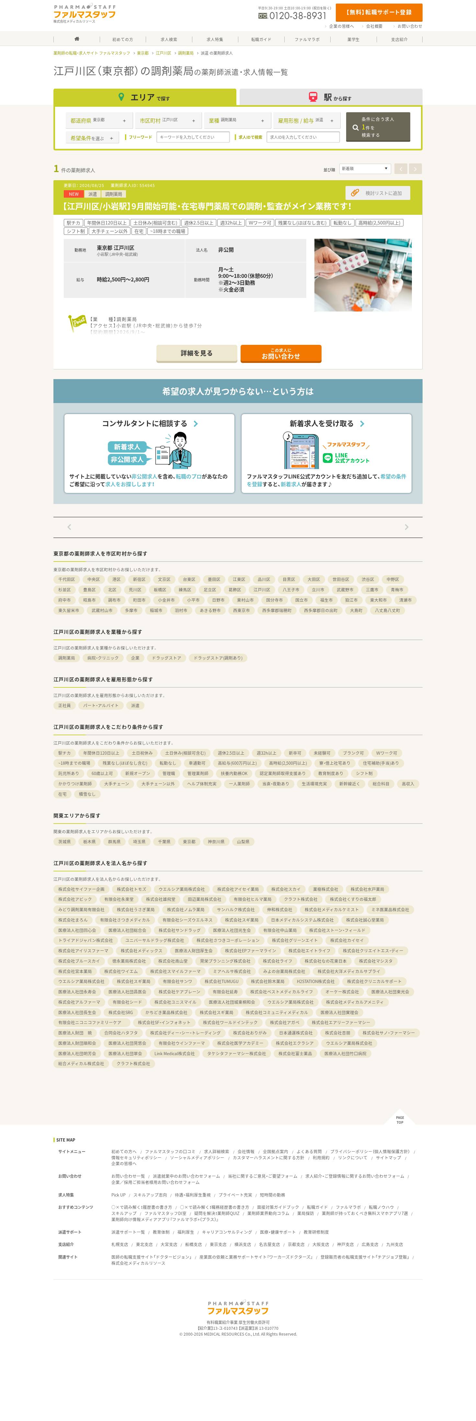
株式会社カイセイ (347, 940)
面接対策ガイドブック (278, 1207)
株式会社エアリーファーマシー (341, 1022)
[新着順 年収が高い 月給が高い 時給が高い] (365, 169)
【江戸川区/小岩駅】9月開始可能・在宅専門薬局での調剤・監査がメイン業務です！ (207, 206)
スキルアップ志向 (150, 1195)
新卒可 (295, 753)
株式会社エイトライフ (310, 950)
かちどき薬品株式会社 (166, 1012)
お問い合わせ (410, 26)
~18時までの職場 (74, 763)
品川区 (264, 579)
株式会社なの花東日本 (326, 961)
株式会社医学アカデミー (240, 1043)
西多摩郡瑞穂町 (277, 610)
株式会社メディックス (142, 950)
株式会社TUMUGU (222, 981)
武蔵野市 (345, 589)
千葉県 (164, 841)
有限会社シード (127, 1002)
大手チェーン (116, 784)
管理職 (169, 773)
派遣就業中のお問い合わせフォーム (186, 1176)
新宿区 (139, 579)
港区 (116, 579)
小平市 (193, 600)
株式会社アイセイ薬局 (238, 889)
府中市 (64, 600)
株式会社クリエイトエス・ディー (373, 950)
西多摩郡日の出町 (321, 610)
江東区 (239, 579)
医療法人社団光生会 (232, 930)
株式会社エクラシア (295, 1043)
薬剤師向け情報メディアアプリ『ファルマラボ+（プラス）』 (165, 1219)
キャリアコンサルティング (227, 1232)
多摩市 (131, 610)
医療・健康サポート (278, 1232)
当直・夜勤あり (275, 784)
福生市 (326, 600)
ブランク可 (353, 753)
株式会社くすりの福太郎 (353, 899)
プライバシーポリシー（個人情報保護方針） (370, 1151)
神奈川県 (216, 841)
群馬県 (114, 841)
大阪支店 (320, 1244)
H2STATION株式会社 (316, 981)
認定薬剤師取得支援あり (283, 773)
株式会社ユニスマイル (175, 1002)
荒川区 (135, 589)
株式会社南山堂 (173, 961)
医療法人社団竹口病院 (345, 1053)
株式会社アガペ (285, 1022)
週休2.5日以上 (231, 753)
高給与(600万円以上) (237, 763)
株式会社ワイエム (121, 971)
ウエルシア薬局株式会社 (182, 889)
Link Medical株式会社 (174, 1053)
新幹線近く (349, 784)
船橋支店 (193, 1244)
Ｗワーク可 (386, 753)
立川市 (318, 589)
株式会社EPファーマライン (250, 950)
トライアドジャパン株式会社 (85, 940)
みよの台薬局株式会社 (284, 971)
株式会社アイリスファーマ (83, 950)
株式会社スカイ (286, 889)
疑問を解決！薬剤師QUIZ (217, 1213)
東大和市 (378, 600)
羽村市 (181, 610)
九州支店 (394, 1244)
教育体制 (161, 1232)
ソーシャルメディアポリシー (197, 1157)
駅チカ (64, 753)
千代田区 (66, 579)
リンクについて (353, 1157)
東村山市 (245, 600)
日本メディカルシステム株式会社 (302, 920)
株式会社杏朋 (337, 1033)
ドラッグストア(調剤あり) (218, 658)
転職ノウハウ (381, 1207)
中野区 (393, 579)
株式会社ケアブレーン (179, 992)
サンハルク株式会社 (236, 909)
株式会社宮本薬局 (75, 971)
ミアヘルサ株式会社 (232, 971)
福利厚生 (185, 1232)
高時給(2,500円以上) (288, 763)
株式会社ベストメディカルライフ (281, 992)
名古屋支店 (269, 1244)
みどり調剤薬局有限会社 (81, 909)
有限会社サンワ (177, 981)
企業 (135, 658)
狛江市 (351, 600)
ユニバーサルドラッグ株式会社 (154, 940)
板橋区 (160, 589)
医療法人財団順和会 (77, 1043)
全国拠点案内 (275, 1151)
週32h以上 (267, 753)
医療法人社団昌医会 (127, 992)
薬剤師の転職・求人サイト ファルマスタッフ (91, 53)
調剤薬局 (186, 53)
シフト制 (364, 773)
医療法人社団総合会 (127, 930)
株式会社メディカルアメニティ (355, 1002)
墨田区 (214, 579)
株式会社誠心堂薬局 (365, 920)
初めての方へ (124, 1151)
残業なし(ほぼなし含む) (125, 763)
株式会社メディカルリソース (138, 1263)
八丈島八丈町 (387, 610)
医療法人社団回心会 (77, 930)
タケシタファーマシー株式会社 (236, 1053)
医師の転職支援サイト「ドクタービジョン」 (151, 1257)
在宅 (62, 794)
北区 (112, 589)
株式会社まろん (73, 920)
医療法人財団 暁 (75, 1033)
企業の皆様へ (341, 26)
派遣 (135, 705)
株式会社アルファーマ (79, 1002)
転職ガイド (317, 1207)
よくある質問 (309, 1151)
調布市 (114, 600)
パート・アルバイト (101, 705)
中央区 (93, 579)
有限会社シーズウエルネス (188, 920)
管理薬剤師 (198, 773)
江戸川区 (163, 53)
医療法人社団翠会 (125, 1053)
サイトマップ (388, 1157)
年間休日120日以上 (101, 753)
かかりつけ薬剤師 (75, 784)
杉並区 (64, 589)
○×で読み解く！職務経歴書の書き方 (214, 1207)
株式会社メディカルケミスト (332, 909)
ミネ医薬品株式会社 (390, 909)
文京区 (164, 579)
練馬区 (185, 589)
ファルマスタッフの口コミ (170, 1151)
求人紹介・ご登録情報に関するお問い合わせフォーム (354, 1176)
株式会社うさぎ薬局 (136, 909)
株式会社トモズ (131, 889)
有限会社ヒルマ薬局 (253, 899)
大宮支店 (169, 1244)
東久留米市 (68, 610)
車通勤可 (197, 763)
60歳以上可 (102, 773)
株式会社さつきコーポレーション (228, 940)
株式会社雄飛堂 (161, 899)
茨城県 (64, 841)
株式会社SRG (120, 1012)
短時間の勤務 (272, 1195)
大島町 (356, 610)
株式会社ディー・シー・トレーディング (185, 1033)
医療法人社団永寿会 (77, 992)
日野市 (218, 600)
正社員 (64, 705)
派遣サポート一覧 (128, 1232)
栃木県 (89, 841)
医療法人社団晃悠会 (127, 1043)
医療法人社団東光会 (390, 992)
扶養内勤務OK (234, 773)
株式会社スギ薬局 (242, 920)
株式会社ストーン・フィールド (337, 930)
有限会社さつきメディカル (125, 920)
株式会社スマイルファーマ (175, 971)
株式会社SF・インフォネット (164, 1022)
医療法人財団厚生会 (194, 950)
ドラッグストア (166, 658)
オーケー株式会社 (342, 992)
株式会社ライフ (277, 961)
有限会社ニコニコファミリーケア (92, 1022)
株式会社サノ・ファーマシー (389, 1033)
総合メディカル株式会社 (81, 1063)
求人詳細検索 (216, 1151)
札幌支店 (119, 1244)
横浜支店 (242, 1244)
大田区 (314, 579)
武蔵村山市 (102, 610)
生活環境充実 (314, 784)
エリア (150, 97)
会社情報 (246, 1151)
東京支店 (218, 1244)
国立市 (301, 600)
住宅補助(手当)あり (381, 763)
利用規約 (321, 1157)
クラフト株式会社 (301, 899)
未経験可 (322, 753)
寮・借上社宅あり (335, 763)
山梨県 (243, 841)
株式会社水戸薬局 (367, 889)
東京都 (143, 53)
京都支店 (296, 1244)
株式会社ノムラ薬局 (186, 909)
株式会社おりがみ (250, 1033)
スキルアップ (124, 1213)
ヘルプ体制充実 (202, 784)
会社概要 (374, 26)
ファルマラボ (348, 1207)
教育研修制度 (316, 1232)
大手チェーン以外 (158, 784)
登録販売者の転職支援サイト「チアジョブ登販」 (365, 1257)
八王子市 (291, 589)
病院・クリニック (103, 658)
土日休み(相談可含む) (185, 753)
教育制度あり (331, 773)
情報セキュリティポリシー (136, 1157)
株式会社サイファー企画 (81, 889)
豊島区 (89, 589)
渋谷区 (368, 579)
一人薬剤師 (239, 784)
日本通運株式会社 (296, 1033)
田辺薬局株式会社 (204, 899)
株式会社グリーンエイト (295, 940)
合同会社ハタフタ (121, 1033)
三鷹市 (372, 589)
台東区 (189, 579)
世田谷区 (341, 579)
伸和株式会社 (279, 909)
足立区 (210, 589)
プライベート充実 (235, 1195)
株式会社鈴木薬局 (268, 981)
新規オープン (137, 773)
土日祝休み (142, 753)
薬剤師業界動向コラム (268, 1213)
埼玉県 (139, 841)
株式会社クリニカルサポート (374, 981)
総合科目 (381, 784)
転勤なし (168, 763)
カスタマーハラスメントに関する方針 (268, 1157)
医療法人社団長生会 (77, 1012)
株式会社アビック (75, 899)
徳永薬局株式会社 (129, 961)
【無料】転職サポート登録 (379, 12)
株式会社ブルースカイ (79, 961)
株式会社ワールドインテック (230, 1022)
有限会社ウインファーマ (182, 1043)
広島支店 (370, 1244)
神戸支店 (345, 1244)
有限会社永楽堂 (119, 899)
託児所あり (68, 773)
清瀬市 (405, 600)
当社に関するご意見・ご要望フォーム (263, 1176)
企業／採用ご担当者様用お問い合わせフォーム (155, 1182)
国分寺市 (274, 600)
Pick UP (118, 1195)
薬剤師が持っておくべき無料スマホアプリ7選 (365, 1213)
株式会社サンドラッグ (180, 930)
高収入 (408, 784)
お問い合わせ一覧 (128, 1176)
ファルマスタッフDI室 (165, 1213)
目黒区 (289, 579)
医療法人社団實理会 (339, 1012)
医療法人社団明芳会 (77, 1053)
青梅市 (397, 589)
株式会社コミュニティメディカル (277, 1012)
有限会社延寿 (225, 992)
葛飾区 (235, 589)
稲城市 (156, 610)
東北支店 (144, 1244)
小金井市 (166, 600)
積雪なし (87, 794)
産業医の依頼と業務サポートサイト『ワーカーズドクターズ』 (256, 1257)
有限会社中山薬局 (280, 930)
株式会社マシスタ (376, 961)
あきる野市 (210, 610)
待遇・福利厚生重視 (193, 1195)
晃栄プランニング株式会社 (225, 961)
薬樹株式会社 (325, 889)
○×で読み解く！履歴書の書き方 (141, 1207)
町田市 (139, 600)
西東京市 (241, 610)
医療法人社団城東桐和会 (232, 1002)
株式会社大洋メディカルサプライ (349, 971)
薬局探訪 (305, 1213)
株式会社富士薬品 (295, 1053)
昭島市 (89, 600)
